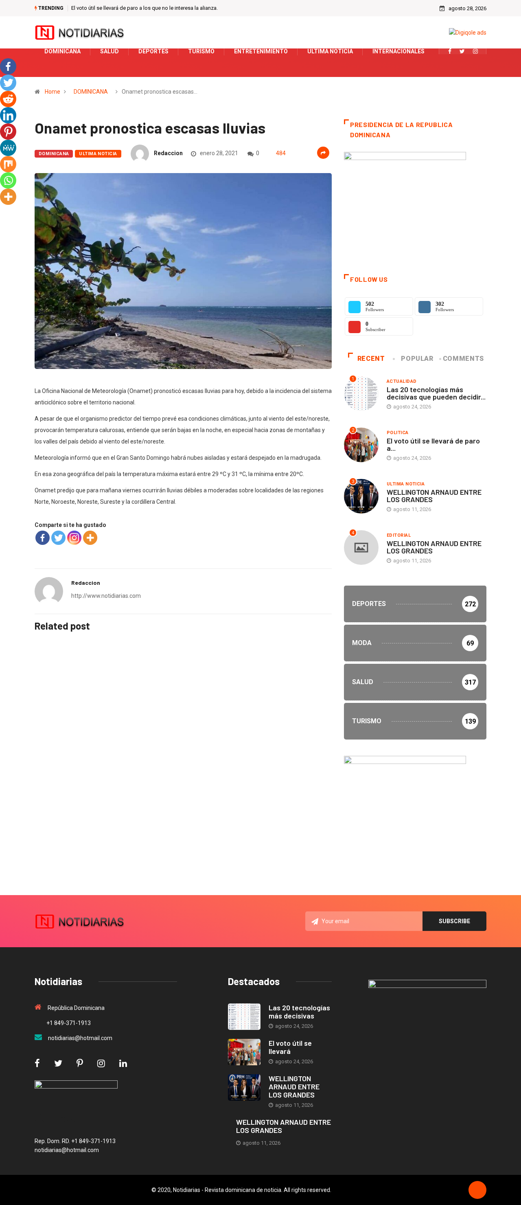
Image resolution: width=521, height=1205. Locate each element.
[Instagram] (74, 538)
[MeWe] (8, 148)
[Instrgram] (475, 51)
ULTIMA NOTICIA (98, 153)
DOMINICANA (91, 91)
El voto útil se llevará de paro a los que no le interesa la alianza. (144, 8)
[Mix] (8, 164)
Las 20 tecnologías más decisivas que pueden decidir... (436, 393)
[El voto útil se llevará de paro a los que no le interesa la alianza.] (244, 1052)
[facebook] (449, 51)
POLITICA (398, 432)
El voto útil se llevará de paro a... (433, 444)
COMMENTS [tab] (463, 358)
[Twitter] (462, 51)
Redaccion (168, 153)
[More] (90, 538)
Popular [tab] (417, 358)
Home (52, 91)
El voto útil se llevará (290, 1047)
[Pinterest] (8, 131)
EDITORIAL (399, 535)
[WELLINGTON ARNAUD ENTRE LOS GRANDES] (244, 1087)
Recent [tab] (371, 358)
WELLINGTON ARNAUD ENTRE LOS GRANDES (434, 495)
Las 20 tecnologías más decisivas (299, 1011)
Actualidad (401, 381)
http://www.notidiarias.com (106, 596)
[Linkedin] (8, 115)
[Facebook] (42, 538)
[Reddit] (8, 99)
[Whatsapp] (8, 180)
